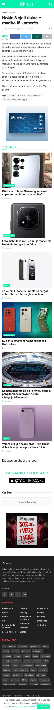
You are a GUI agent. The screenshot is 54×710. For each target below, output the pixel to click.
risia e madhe (34, 95)
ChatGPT (26, 651)
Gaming (23, 612)
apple (45, 646)
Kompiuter (24, 623)
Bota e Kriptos (9, 631)
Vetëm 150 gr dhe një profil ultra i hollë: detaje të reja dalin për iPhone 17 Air (26, 445)
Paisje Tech (9, 186)
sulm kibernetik (9, 684)
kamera (12, 95)
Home (4, 12)
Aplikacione (7, 608)
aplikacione (34, 646)
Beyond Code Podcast (8, 626)
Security (41, 616)
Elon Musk (37, 651)
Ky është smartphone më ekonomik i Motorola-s (24, 342)
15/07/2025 (7, 248)
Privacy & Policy (33, 695)
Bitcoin (6, 651)
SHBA (24, 680)
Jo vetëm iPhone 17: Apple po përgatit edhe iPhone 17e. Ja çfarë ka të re (25, 292)
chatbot (16, 651)
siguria (33, 680)
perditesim (17, 675)
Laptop (23, 631)
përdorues (41, 675)
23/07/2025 (7, 198)
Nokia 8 (21, 95)
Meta (33, 670)
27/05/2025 (7, 451)
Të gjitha (12, 12)
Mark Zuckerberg (21, 670)
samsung (14, 680)
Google (27, 656)
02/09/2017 (6, 28)
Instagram (46, 656)
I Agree (43, 706)
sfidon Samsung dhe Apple (15, 99)
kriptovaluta (41, 665)
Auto (4, 620)
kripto (15, 665)
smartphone (44, 680)
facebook (7, 656)
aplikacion (23, 646)
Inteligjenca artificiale (11, 661)
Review (40, 612)
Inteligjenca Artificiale (25, 618)
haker (35, 656)
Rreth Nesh (6, 695)
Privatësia (29, 675)
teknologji (34, 684)
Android (12, 646)
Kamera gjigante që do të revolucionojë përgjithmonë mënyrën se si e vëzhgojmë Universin (26, 394)
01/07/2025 (7, 348)
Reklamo (18, 695)
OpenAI (6, 675)
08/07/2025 (7, 298)
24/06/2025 (7, 401)
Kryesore (24, 627)
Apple (7, 286)
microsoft (43, 670)
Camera (7, 385)
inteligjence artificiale (32, 661)
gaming (17, 656)
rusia (5, 680)
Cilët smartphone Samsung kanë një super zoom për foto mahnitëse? (24, 193)
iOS (46, 661)
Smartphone (43, 620)
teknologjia (45, 684)
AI (4, 646)
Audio (5, 616)
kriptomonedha (27, 665)
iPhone (6, 665)
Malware (6, 670)
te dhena (22, 684)
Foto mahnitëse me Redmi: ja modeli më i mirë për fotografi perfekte (27, 242)
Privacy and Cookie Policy (23, 706)
